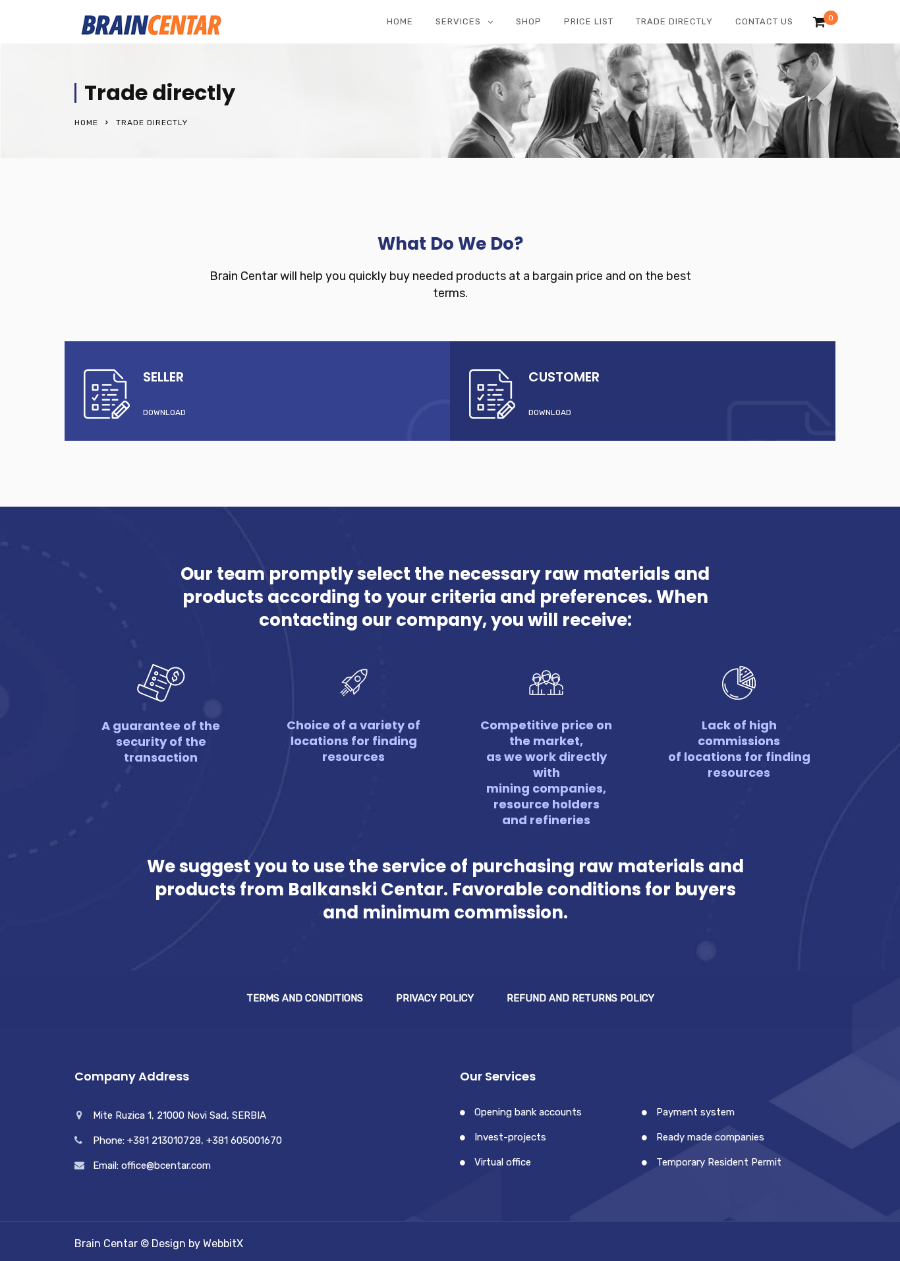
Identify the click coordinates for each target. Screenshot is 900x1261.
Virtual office (502, 1162)
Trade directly (674, 21)
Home (400, 21)
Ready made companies (710, 1137)
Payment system (695, 1112)
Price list (588, 21)
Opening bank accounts (528, 1112)
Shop (529, 21)
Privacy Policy (435, 998)
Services (458, 21)
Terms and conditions (304, 998)
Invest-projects (510, 1137)
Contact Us (764, 21)
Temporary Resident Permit (718, 1162)
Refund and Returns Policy (580, 998)
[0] (819, 25)
